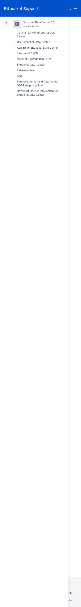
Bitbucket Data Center (30, 64)
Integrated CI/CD (27, 53)
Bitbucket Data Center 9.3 (39, 22)
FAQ (19, 75)
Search (69, 8)
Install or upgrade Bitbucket (34, 58)
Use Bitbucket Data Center (33, 42)
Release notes (25, 70)
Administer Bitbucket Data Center (37, 47)
